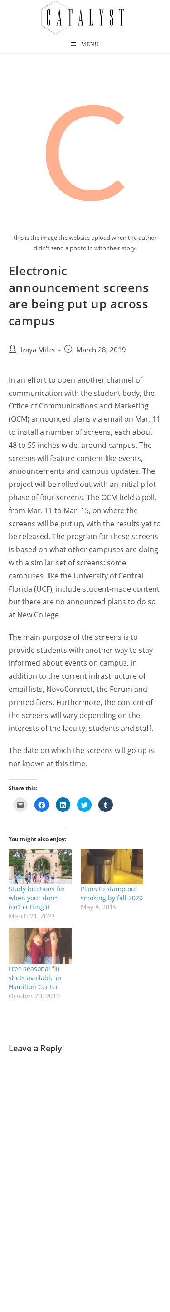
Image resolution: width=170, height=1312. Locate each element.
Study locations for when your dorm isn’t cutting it (37, 897)
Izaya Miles (37, 349)
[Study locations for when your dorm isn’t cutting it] (40, 866)
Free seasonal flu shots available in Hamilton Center (35, 977)
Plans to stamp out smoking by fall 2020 (112, 893)
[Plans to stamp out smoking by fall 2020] (112, 866)
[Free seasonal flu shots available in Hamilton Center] (40, 946)
